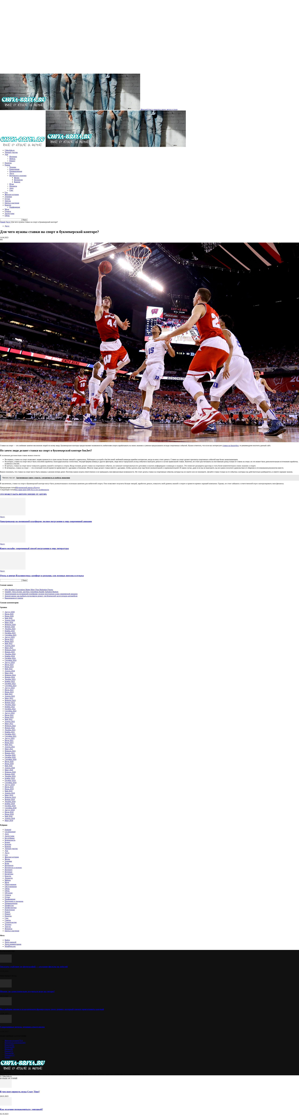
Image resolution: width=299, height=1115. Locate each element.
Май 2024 (8, 669)
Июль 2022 (9, 715)
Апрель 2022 (10, 721)
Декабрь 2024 (10, 654)
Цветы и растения (12, 203)
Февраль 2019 (10, 797)
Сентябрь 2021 (10, 736)
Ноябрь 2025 (10, 631)
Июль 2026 (9, 614)
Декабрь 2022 (10, 705)
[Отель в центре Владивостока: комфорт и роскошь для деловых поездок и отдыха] (12, 569)
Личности (9, 878)
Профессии (9, 905)
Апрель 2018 (10, 818)
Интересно (18, 180)
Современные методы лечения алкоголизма (22, 1027)
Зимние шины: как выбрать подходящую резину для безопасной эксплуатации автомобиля (41, 596)
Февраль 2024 (10, 675)
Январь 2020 (10, 774)
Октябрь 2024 (10, 658)
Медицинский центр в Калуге (28, 488)
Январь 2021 (10, 753)
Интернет (8, 870)
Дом (6, 154)
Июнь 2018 (9, 814)
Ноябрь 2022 (10, 707)
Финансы (13, 186)
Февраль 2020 (10, 772)
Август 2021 (10, 738)
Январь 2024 (10, 677)
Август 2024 (10, 662)
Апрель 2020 (10, 768)
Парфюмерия (14, 207)
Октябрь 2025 (10, 633)
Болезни (8, 844)
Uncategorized (10, 832)
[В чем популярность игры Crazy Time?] (6, 1087)
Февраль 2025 (10, 650)
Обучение (8, 893)
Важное (17, 182)
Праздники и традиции (14, 901)
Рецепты (8, 163)
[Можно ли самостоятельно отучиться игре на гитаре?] (6, 987)
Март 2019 (9, 795)
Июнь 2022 (9, 717)
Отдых (7, 199)
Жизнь (16, 178)
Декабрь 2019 (10, 776)
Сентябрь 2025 (10, 635)
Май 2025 (8, 643)
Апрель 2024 (10, 671)
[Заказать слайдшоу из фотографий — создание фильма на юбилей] (6, 962)
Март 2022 (9, 724)
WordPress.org (10, 946)
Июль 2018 (9, 812)
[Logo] (23, 146)
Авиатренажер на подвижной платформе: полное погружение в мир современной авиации (46, 521)
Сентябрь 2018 (10, 808)
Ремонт (12, 161)
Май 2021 (8, 745)
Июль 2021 (9, 740)
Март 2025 (9, 648)
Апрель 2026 (10, 620)
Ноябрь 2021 (10, 732)
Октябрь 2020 (10, 757)
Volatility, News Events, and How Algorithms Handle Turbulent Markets (31, 592)
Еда (6, 192)
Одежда (8, 211)
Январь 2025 (10, 652)
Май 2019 (8, 791)
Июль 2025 (9, 639)
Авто (11, 188)
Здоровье (8, 197)
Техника (12, 167)
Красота (8, 205)
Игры (11, 184)
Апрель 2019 (10, 793)
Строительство (11, 922)
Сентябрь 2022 (10, 711)
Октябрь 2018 (10, 806)
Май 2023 (8, 694)
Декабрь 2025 (10, 629)
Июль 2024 (9, 665)
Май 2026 (8, 618)
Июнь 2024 (9, 667)
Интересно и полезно (17, 176)
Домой (2, 222)
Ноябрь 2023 (10, 681)
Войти (7, 940)
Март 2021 (9, 749)
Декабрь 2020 (10, 755)
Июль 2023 (9, 690)
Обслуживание (11, 887)
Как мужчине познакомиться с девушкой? (21, 1109)
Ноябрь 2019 (10, 778)
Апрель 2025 (10, 646)
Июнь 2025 (9, 641)
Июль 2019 (9, 787)
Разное (7, 165)
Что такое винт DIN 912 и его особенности (32, 490)
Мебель (12, 159)
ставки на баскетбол (230, 446)
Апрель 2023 (10, 696)
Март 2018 (9, 820)
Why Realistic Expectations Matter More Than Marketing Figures (29, 590)
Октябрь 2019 (10, 780)
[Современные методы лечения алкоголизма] (6, 1022)
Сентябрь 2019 (10, 783)
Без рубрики (9, 838)
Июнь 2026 (9, 616)
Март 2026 (9, 622)
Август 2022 (10, 713)
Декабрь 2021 (10, 730)
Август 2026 (10, 612)
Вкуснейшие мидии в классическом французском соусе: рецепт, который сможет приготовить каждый (52, 1009)
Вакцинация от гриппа (14, 598)
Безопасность (10, 840)
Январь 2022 (10, 728)
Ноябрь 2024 (10, 656)
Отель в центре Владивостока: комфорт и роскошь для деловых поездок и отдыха (42, 575)
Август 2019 (10, 785)
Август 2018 (10, 810)
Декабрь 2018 (10, 802)
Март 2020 (9, 770)
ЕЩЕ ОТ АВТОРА (39, 494)
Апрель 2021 (10, 747)
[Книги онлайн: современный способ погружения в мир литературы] (12, 542)
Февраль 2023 (10, 700)
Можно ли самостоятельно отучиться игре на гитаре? (27, 991)
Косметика (9, 874)
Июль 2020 (9, 761)
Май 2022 (8, 719)
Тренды (8, 201)
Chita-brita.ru (9, 150)
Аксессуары (9, 213)
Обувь (7, 216)
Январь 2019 (10, 799)
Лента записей (10, 942)
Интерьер (13, 157)
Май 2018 (8, 816)
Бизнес (7, 842)
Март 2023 (9, 698)
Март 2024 (9, 673)
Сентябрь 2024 (10, 660)
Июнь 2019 (9, 789)
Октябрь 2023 (10, 684)
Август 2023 (10, 688)
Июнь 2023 (9, 692)
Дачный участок (11, 152)
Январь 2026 (10, 627)
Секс (11, 190)
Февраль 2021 (10, 751)
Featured (8, 830)
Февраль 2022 (10, 726)
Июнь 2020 (9, 764)
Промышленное (15, 171)
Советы (8, 920)
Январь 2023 (10, 702)
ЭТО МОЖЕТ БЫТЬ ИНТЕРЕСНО (15, 494)
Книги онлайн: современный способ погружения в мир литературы (34, 548)
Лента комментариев (13, 944)
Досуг (11, 173)
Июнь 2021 (9, 743)
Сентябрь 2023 (10, 686)
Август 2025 (10, 637)
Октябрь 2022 (10, 709)
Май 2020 (8, 766)
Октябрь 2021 (10, 734)
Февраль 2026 (10, 625)
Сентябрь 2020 (10, 759)
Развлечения (14, 169)
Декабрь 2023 (10, 679)
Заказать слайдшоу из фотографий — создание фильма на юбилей (34, 966)
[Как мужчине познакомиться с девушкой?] (6, 1105)
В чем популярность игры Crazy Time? (20, 1091)
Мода (7, 209)
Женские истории (12, 195)
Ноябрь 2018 (10, 804)
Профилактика (10, 908)
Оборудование (10, 884)
